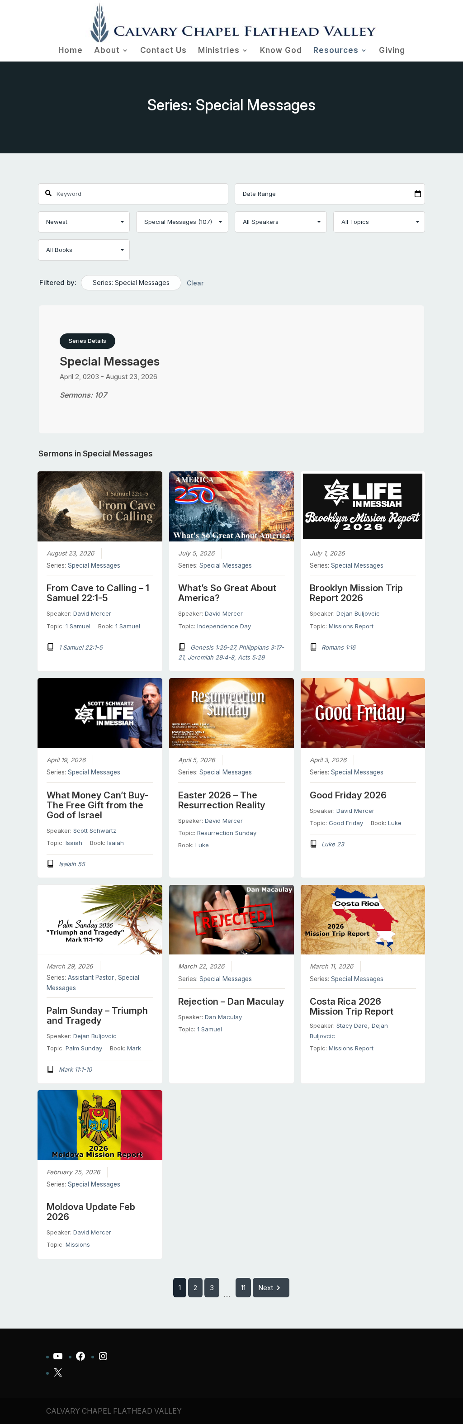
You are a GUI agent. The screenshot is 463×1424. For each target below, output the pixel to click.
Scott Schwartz (94, 830)
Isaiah (74, 842)
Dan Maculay (223, 1017)
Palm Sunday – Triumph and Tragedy (97, 1015)
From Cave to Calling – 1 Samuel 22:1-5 (98, 593)
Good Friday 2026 (348, 795)
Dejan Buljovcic (358, 613)
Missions (78, 1244)
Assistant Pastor (91, 977)
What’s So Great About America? (227, 593)
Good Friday (346, 822)
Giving (392, 51)
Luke (202, 845)
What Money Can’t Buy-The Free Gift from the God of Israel (97, 805)
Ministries (219, 51)
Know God (281, 51)
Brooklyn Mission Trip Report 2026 (356, 593)
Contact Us (163, 51)
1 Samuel (78, 626)
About (107, 51)
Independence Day (224, 626)
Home (70, 51)
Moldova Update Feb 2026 (91, 1211)
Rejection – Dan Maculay (231, 1001)
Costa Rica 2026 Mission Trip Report (351, 1006)
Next (265, 1287)
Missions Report (351, 626)
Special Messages (94, 565)
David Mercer (92, 613)
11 (243, 1287)
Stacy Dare (352, 1025)
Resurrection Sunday (226, 832)
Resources (336, 51)
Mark (134, 1048)
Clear (195, 283)
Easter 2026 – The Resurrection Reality (221, 800)
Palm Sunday (84, 1048)
